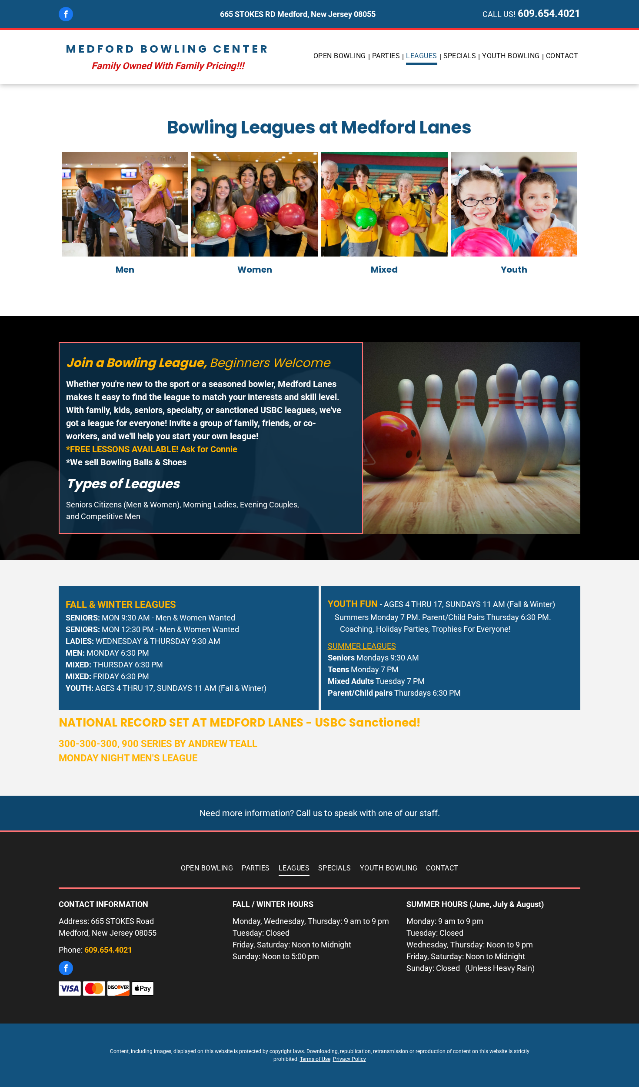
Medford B (108, 49)
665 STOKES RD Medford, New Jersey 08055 (298, 14)
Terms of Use (315, 1059)
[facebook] (66, 15)
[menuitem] (340, 57)
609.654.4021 (549, 14)
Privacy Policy (349, 1059)
